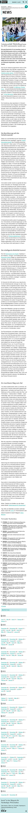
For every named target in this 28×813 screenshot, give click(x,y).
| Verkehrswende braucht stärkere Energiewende (14, 571)
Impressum (22, 805)
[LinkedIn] (2, 811)
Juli (2, 630)
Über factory (4, 805)
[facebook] (4, 811)
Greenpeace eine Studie (12, 254)
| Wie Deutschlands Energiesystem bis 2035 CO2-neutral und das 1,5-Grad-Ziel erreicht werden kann (14, 549)
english (19, 2)
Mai (8, 619)
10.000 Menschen (8, 94)
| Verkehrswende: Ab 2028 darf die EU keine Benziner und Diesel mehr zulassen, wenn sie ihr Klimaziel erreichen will (14, 560)
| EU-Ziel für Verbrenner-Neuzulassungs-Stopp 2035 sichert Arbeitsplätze (14, 522)
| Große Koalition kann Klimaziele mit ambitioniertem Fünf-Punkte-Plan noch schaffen (15, 564)
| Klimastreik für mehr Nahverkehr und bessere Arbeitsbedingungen (14, 538)
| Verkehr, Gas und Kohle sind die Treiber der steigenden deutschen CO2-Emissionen (14, 588)
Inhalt (15, 807)
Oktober (21, 639)
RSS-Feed (6, 610)
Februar (19, 619)
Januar (3, 621)
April (13, 619)
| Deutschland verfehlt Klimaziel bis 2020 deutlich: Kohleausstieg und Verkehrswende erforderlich (14, 584)
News (9, 6)
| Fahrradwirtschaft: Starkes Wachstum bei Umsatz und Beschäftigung (14, 542)
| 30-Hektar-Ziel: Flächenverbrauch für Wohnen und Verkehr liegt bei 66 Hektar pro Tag (14, 596)
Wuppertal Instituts (6, 257)
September (4, 641)
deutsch (14, 2)
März (2, 632)
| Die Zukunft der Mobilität (12, 553)
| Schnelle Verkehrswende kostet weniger (14, 535)
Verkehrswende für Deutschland (17, 505)
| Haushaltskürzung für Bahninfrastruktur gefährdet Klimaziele (14, 531)
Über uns (10, 805)
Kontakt (16, 805)
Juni (2, 619)
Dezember (4, 628)
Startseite (3, 6)
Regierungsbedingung (15, 236)
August (21, 628)
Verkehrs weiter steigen (7, 73)
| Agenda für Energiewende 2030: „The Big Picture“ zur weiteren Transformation (15, 600)
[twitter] (5, 811)
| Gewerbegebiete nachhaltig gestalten (12, 568)
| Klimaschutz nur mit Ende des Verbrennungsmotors (13, 579)
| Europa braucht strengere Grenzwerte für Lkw (14, 592)
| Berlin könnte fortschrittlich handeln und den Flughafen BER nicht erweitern (14, 603)
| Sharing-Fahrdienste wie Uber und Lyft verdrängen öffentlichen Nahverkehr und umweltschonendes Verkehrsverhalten (14, 576)
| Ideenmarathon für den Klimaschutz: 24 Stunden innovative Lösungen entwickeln (15, 555)
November (13, 628)
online (12, 510)
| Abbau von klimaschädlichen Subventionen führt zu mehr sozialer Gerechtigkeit (15, 545)
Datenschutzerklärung (7, 807)
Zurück (4, 606)
